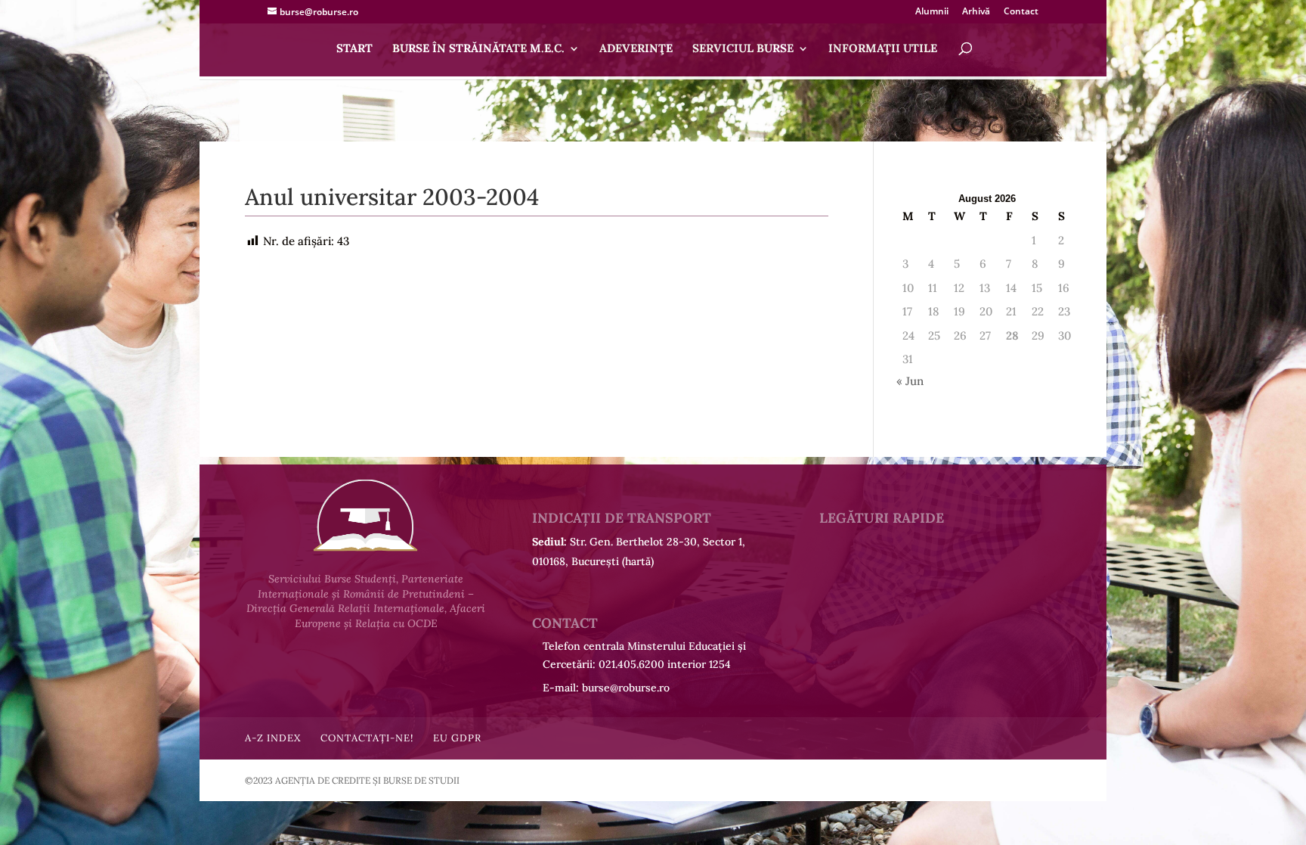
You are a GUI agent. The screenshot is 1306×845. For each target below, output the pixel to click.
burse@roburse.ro (626, 687)
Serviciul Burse (743, 49)
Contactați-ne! (366, 738)
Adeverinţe (636, 49)
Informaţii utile (882, 49)
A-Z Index (273, 738)
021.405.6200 (631, 664)
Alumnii (932, 12)
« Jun (910, 381)
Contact (1021, 12)
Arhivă (976, 12)
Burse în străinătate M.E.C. (478, 49)
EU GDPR (457, 738)
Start (354, 49)
